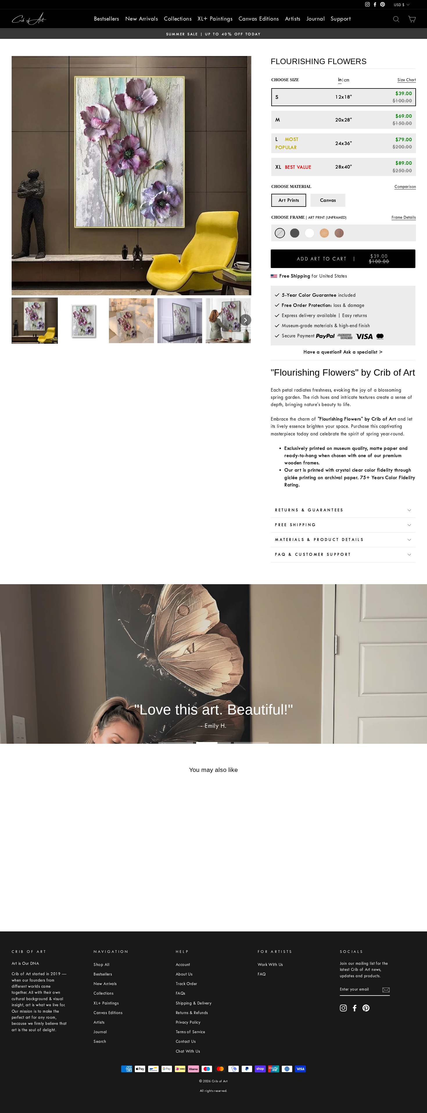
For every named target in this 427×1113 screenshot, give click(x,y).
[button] (245, 320)
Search (100, 1041)
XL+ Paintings (215, 18)
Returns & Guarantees (309, 510)
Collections (178, 18)
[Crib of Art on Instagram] (343, 1008)
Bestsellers (106, 18)
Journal (315, 18)
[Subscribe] (386, 989)
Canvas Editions (258, 18)
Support (341, 18)
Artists (293, 18)
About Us (184, 974)
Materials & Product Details (319, 540)
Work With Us (270, 964)
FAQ (261, 974)
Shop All (101, 964)
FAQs (180, 993)
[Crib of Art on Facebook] (354, 1008)
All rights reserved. (213, 1091)
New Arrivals (141, 18)
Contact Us (186, 1041)
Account (183, 964)
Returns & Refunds (192, 1012)
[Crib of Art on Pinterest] (366, 1008)
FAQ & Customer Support (313, 554)
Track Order (186, 983)
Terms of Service (190, 1031)
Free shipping (295, 525)
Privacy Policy (188, 1022)
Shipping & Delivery (194, 1003)
